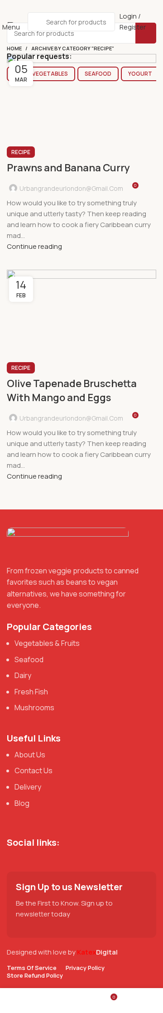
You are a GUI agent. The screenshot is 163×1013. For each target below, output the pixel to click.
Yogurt (140, 74)
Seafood (98, 74)
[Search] (145, 33)
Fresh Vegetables (41, 74)
